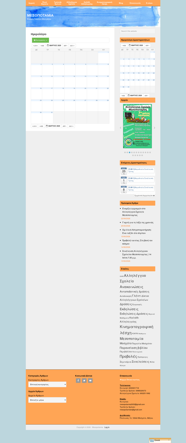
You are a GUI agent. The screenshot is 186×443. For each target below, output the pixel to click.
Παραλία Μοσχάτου (142, 343)
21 (96, 88)
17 (52, 88)
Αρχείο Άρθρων (36, 395)
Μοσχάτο (126, 343)
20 (85, 88)
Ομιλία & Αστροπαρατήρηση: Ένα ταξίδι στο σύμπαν (136, 231)
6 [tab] (136, 152)
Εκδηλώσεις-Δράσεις (134, 313)
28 (96, 100)
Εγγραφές (137, 304)
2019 (36, 46)
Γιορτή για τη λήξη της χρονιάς (137, 222)
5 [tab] (134, 152)
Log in (107, 427)
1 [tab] (125, 152)
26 (74, 100)
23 (41, 100)
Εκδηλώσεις (129, 309)
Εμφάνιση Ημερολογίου (144, 195)
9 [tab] (143, 152)
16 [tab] (140, 155)
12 (74, 76)
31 (52, 112)
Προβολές (128, 356)
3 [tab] (129, 152)
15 (108, 76)
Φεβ (42, 46)
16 (41, 88)
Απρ (65, 46)
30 (41, 112)
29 (108, 100)
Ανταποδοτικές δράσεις (134, 291)
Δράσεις (126, 304)
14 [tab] (135, 155)
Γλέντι (136, 296)
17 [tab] (142, 155)
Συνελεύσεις (140, 361)
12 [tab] (150, 152)
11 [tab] (148, 152)
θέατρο (122, 365)
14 (96, 76)
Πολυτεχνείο (137, 352)
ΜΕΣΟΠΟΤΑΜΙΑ (40, 15)
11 (63, 76)
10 (52, 76)
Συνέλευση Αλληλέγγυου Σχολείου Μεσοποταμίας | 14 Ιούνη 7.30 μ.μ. (136, 254)
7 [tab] (138, 152)
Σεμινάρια (125, 361)
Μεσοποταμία (131, 338)
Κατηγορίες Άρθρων (38, 379)
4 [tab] (132, 152)
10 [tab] (145, 152)
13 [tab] (133, 155)
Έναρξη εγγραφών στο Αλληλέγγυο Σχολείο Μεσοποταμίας (133, 211)
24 (52, 100)
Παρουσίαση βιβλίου (134, 348)
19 (74, 88)
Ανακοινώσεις (131, 286)
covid (121, 276)
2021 (72, 46)
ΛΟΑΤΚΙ (135, 333)
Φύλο (152, 361)
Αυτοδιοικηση (125, 296)
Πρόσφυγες (143, 357)
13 (85, 76)
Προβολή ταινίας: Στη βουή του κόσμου (137, 242)
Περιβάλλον (126, 351)
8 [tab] (141, 152)
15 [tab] (137, 155)
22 (108, 88)
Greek (157, 440)
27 (85, 100)
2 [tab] (127, 152)
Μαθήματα (142, 333)
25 (63, 100)
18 (63, 88)
